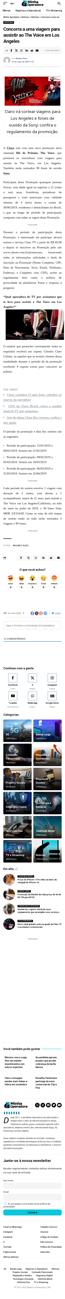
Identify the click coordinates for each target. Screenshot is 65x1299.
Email (6, 1192)
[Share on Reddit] (32, 50)
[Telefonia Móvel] (47, 827)
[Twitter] (54, 1105)
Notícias (8, 22)
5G (7, 734)
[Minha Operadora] (32, 3)
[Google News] (52, 699)
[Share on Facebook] (11, 50)
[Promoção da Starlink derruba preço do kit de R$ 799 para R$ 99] (9, 894)
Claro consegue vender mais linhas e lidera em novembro (16, 1081)
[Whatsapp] (37, 1105)
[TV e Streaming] (17, 851)
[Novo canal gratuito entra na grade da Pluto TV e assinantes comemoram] (9, 924)
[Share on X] (16, 50)
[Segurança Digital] (17, 803)
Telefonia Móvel (45, 831)
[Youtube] (12, 699)
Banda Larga (43, 734)
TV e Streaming (15, 855)
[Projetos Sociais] (17, 779)
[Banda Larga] (47, 731)
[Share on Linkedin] (26, 50)
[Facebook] (12, 681)
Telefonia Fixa (14, 831)
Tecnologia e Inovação (28, 906)
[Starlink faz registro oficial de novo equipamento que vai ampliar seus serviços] (9, 909)
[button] (6, 3)
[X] (32, 681)
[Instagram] (52, 681)
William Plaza (21, 58)
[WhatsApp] (32, 699)
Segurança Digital (16, 806)
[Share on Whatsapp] (21, 50)
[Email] (37, 50)
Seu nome (8, 1180)
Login (57, 613)
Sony (6, 173)
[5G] (17, 731)
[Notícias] (47, 851)
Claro (10, 148)
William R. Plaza (20, 545)
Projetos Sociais (15, 782)
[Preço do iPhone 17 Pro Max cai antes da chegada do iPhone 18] (9, 879)
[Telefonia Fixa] (17, 827)
